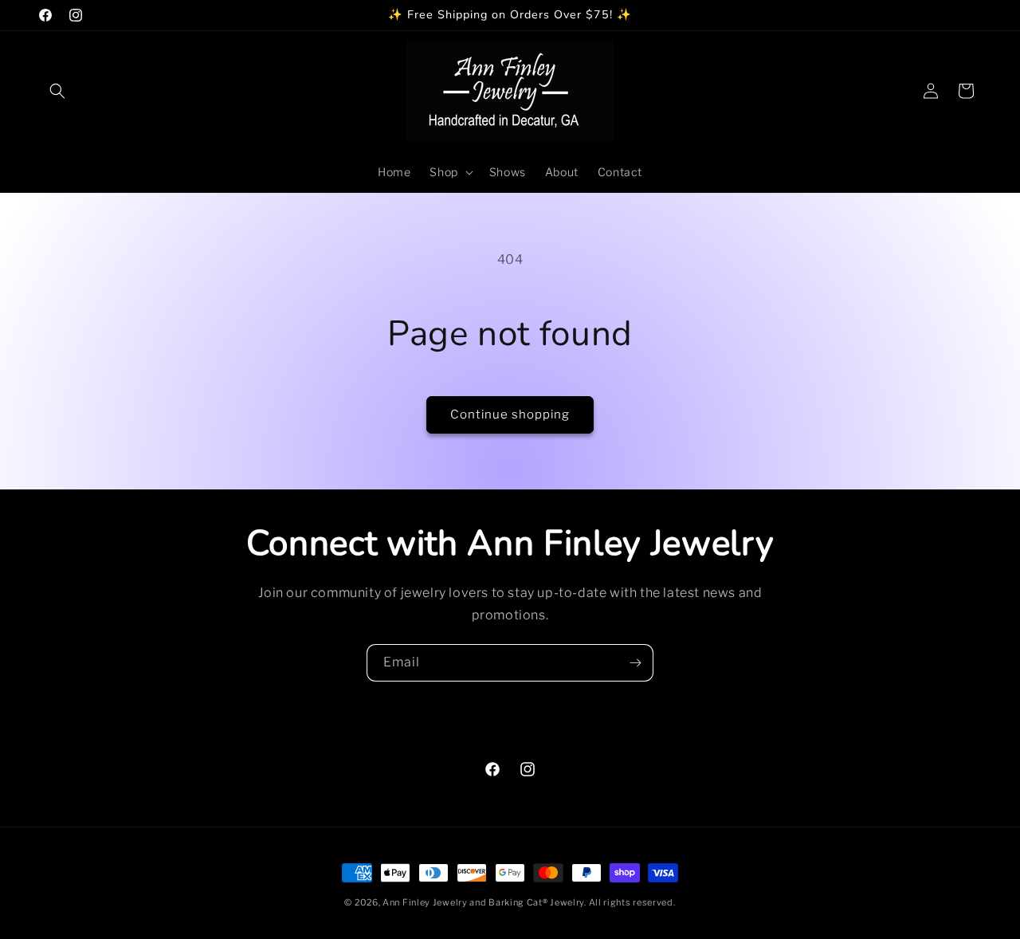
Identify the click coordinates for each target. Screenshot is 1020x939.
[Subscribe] (635, 663)
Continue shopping (510, 414)
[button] (57, 90)
